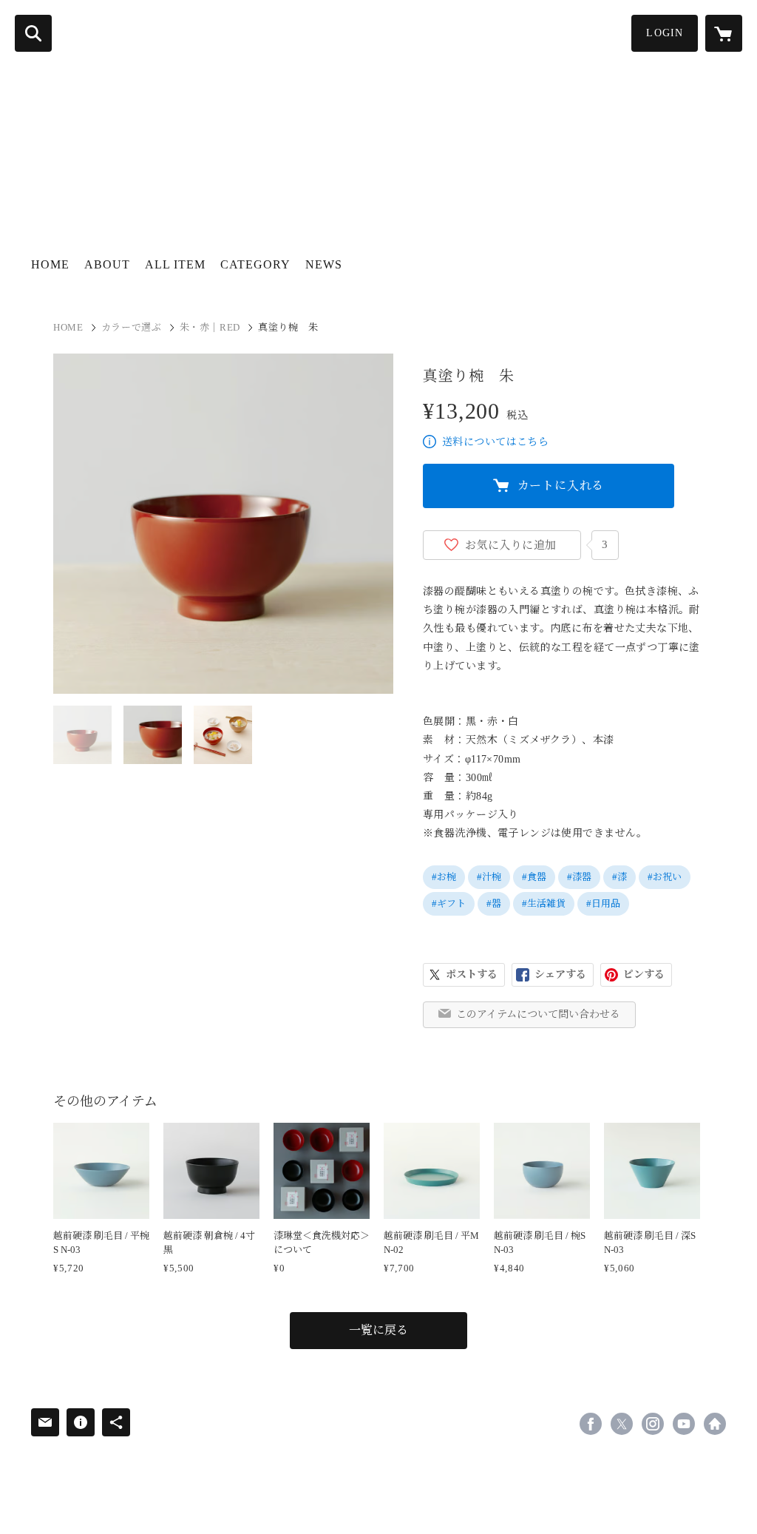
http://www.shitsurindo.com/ (715, 1424)
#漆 (619, 876)
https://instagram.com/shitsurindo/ (653, 1424)
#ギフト (449, 903)
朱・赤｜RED (210, 327)
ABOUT (107, 264)
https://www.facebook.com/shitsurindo (591, 1424)
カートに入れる (561, 485)
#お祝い (665, 876)
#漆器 (579, 876)
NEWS (323, 264)
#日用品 (603, 903)
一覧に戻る (378, 1330)
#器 (493, 903)
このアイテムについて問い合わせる (538, 1014)
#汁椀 (489, 876)
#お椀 (444, 876)
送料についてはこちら (495, 441)
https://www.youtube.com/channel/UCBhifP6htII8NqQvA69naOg (684, 1424)
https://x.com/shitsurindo (622, 1424)
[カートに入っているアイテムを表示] (723, 33)
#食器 (534, 876)
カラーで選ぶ (131, 327)
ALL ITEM (175, 264)
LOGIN (664, 32)
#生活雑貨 (544, 903)
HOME (50, 264)
